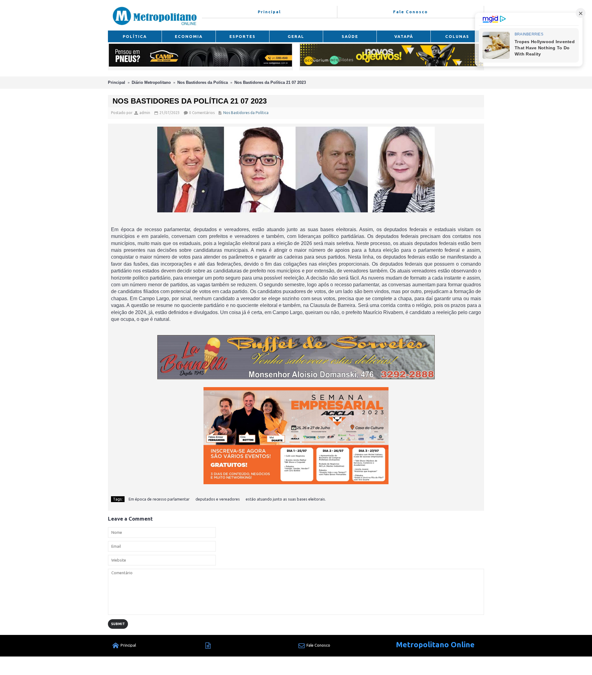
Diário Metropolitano (151, 82)
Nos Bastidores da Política (202, 82)
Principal (116, 82)
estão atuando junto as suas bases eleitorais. (286, 499)
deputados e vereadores (217, 499)
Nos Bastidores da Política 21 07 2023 (270, 82)
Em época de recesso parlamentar (159, 499)
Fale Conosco (318, 645)
